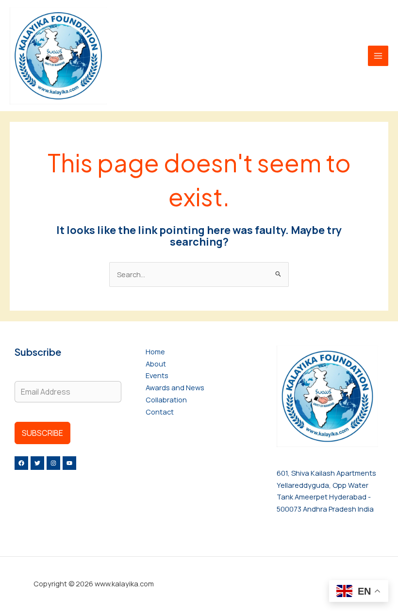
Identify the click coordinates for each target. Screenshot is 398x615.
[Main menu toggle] (378, 56)
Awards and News (175, 387)
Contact (160, 411)
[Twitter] (37, 463)
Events (157, 375)
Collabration (166, 399)
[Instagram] (53, 463)
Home (155, 351)
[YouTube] (69, 463)
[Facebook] (21, 463)
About (156, 363)
